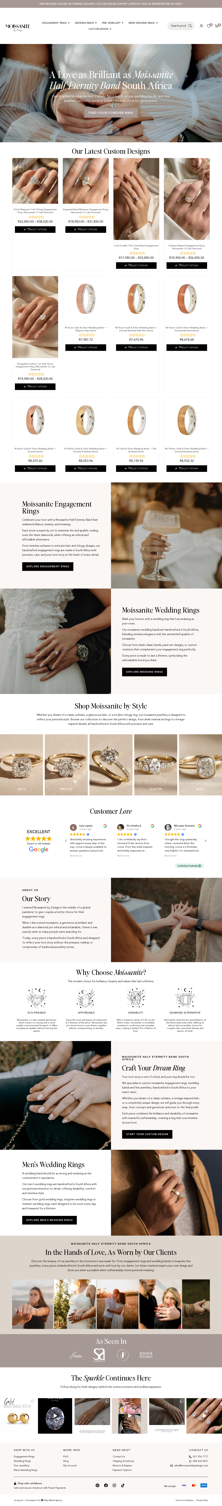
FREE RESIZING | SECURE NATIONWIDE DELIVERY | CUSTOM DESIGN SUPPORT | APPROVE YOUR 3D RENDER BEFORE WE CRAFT (111, 4)
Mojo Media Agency (53, 1500)
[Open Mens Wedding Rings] (157, 23)
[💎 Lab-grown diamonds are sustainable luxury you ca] (55, 1416)
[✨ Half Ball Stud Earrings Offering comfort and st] (18, 1416)
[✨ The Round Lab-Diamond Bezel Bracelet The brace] (92, 1416)
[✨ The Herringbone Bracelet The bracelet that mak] (167, 1416)
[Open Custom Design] (110, 29)
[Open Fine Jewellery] (122, 23)
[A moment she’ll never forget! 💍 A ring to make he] (129, 1416)
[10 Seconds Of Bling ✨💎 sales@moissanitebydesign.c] (204, 1416)
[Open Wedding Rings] (96, 23)
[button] (2, 762)
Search (191, 27)
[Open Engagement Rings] (69, 23)
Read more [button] (76, 855)
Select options (38, 229)
